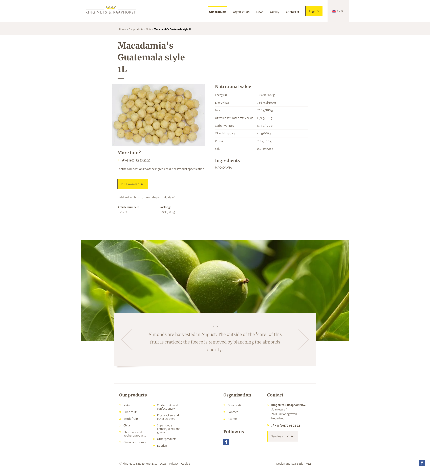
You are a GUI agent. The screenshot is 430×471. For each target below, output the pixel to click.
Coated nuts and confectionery (167, 407)
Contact (233, 412)
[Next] (303, 339)
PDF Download (130, 184)
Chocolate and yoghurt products (134, 433)
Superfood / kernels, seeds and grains (168, 429)
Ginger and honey (134, 442)
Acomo (232, 418)
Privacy (174, 463)
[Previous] (127, 339)
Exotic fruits (131, 418)
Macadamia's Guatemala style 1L (172, 29)
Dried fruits (130, 412)
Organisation (236, 405)
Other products (167, 439)
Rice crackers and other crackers (168, 417)
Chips (127, 425)
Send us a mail (280, 436)
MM (308, 463)
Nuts (148, 29)
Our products (136, 29)
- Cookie (184, 463)
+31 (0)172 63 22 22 (137, 160)
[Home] (111, 10)
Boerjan (162, 445)
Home (122, 29)
